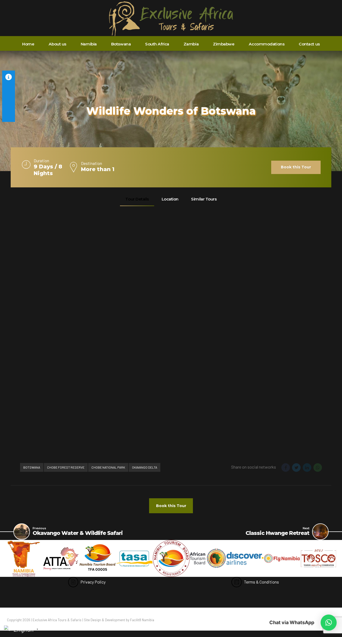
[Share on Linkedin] (307, 467)
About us (57, 44)
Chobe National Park (108, 467)
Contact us (309, 44)
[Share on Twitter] (296, 467)
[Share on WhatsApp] (317, 467)
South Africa (157, 44)
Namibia (89, 44)
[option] (23, 558)
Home (28, 44)
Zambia (191, 44)
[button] (329, 623)
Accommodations (266, 44)
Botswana (121, 44)
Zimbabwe (223, 44)
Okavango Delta (144, 467)
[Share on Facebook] (285, 467)
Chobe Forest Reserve (65, 467)
